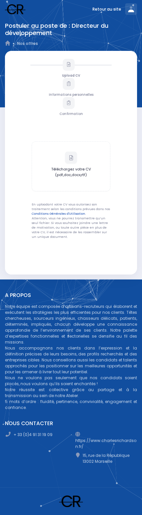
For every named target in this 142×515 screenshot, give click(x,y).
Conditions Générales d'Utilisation (58, 213)
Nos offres (27, 43)
